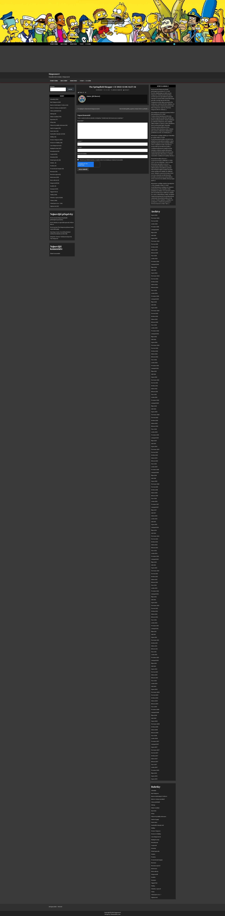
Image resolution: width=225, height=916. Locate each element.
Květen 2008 (154, 727)
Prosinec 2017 (155, 504)
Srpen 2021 (154, 377)
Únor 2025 (154, 255)
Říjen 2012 (154, 597)
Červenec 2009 (155, 692)
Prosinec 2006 (155, 770)
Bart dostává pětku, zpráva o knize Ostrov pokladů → (134, 109)
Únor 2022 (154, 360)
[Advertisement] (112, 59)
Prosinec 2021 (155, 365)
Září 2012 (153, 599)
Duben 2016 (154, 516)
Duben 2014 (154, 545)
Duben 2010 (154, 675)
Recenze (52, 171)
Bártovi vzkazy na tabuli (57, 108)
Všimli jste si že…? (55, 203)
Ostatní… (52, 163)
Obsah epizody (54, 160)
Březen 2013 (154, 582)
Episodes (52, 119)
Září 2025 (153, 235)
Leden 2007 (154, 767)
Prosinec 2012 (155, 591)
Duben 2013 (154, 579)
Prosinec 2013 (155, 556)
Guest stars (53, 131)
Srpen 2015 (154, 524)
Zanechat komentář (117, 90)
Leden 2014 (154, 553)
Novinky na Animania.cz (163, 86)
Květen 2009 (154, 698)
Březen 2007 (154, 761)
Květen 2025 (154, 247)
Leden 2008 (154, 738)
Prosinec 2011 (155, 625)
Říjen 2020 (154, 406)
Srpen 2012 (154, 602)
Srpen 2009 (154, 689)
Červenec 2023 (155, 310)
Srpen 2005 (154, 779)
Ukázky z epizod (55, 197)
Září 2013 (153, 565)
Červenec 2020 (155, 414)
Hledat (52, 86)
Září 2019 (153, 443)
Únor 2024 (154, 290)
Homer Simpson (54, 140)
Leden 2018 (154, 501)
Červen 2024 (154, 279)
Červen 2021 (154, 383)
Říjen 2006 (154, 773)
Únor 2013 (154, 585)
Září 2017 (153, 513)
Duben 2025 (154, 250)
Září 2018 (153, 478)
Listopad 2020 (155, 403)
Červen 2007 (154, 753)
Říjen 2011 (153, 631)
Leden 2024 (154, 293)
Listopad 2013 (155, 559)
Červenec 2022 (155, 345)
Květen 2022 (154, 351)
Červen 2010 (154, 672)
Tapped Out (53, 192)
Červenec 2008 (155, 724)
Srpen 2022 (154, 342)
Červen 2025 (154, 244)
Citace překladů (54, 111)
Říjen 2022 (154, 336)
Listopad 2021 (155, 368)
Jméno (79, 141)
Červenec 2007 (155, 750)
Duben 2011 (154, 646)
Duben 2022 (154, 354)
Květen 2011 (154, 643)
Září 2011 (153, 634)
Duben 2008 (154, 730)
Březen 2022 (154, 357)
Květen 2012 (154, 611)
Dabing (52, 113)
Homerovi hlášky (55, 142)
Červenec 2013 (155, 571)
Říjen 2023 (154, 302)
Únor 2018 (154, 498)
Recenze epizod (54, 174)
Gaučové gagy (54, 128)
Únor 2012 (154, 620)
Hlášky (52, 137)
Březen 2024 (154, 287)
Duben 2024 (154, 284)
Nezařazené (53, 151)
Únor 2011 (153, 652)
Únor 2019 (154, 464)
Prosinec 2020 (155, 400)
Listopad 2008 (155, 712)
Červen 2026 (154, 221)
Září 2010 (153, 666)
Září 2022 (153, 339)
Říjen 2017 (154, 510)
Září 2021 (153, 374)
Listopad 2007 (155, 744)
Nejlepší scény (54, 148)
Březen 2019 (154, 461)
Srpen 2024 (154, 273)
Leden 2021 (154, 397)
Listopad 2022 (155, 334)
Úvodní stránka (54, 44)
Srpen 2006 (154, 776)
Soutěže (52, 186)
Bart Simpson (54, 102)
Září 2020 (153, 409)
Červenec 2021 (155, 380)
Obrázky (52, 157)
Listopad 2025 (155, 229)
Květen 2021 (154, 386)
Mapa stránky (64, 44)
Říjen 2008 (154, 715)
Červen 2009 (154, 695)
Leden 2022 (154, 362)
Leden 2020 (154, 432)
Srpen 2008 (154, 721)
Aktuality (52, 99)
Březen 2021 (154, 391)
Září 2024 (153, 270)
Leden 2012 (154, 623)
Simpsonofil (53, 183)
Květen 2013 (154, 576)
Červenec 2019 (155, 449)
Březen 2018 (154, 495)
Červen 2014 (154, 539)
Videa (51, 200)
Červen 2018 (154, 487)
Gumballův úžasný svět (56, 134)
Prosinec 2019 (155, 435)
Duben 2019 (154, 458)
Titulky (52, 194)
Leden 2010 (154, 683)
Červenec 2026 (155, 218)
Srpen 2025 (154, 238)
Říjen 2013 (154, 562)
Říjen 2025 (154, 232)
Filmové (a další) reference (57, 125)
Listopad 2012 (155, 594)
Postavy (52, 166)
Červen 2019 (154, 452)
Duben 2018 (154, 493)
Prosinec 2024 (155, 261)
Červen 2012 (154, 608)
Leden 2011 (154, 654)
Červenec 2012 (155, 605)
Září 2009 (153, 686)
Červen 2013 (154, 573)
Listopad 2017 (155, 507)
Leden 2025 (154, 258)
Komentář (80, 121)
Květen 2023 (154, 316)
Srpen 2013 (154, 568)
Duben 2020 (154, 423)
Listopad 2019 (155, 438)
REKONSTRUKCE (73, 44)
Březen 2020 (154, 426)
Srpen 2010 (154, 669)
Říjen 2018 (154, 475)
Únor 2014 (154, 550)
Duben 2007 (154, 758)
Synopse (52, 189)
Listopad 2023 (155, 299)
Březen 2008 (154, 732)
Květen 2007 (154, 756)
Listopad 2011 (154, 628)
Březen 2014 (154, 547)
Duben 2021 (154, 388)
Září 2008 (153, 718)
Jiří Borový (99, 90)
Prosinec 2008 (155, 709)
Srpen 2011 (154, 637)
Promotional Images (56, 168)
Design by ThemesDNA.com (112, 914)
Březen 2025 (154, 253)
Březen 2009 (154, 704)
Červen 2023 (154, 313)
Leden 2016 (154, 519)
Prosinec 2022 (155, 331)
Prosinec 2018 (155, 469)
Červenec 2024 (155, 276)
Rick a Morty (53, 180)
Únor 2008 (154, 735)
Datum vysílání (54, 116)
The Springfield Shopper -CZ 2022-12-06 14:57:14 (112, 87)
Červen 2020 (154, 417)
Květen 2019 (154, 455)
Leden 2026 (154, 224)
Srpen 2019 (154, 446)
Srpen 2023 (154, 308)
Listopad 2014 (155, 527)
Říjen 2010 (154, 663)
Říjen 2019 (154, 440)
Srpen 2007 (154, 747)
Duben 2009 (154, 701)
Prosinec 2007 (155, 741)
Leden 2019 (154, 467)
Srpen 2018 (154, 481)
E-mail (79, 147)
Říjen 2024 (154, 267)
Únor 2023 (154, 325)
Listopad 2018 (155, 472)
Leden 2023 (154, 328)
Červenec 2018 (155, 484)
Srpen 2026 (154, 215)
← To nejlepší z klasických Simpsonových (88, 109)
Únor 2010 (154, 680)
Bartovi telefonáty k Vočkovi (58, 105)
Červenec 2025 (155, 241)
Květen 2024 (154, 282)
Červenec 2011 (155, 640)
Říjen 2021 (154, 371)
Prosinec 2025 (155, 227)
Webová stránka (82, 153)
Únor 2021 (154, 394)
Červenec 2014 (155, 536)
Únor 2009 (154, 706)
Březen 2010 (154, 678)
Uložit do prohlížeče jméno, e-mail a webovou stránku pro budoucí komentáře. (101, 160)
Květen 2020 (154, 420)
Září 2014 (153, 533)
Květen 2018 (154, 490)
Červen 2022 (154, 348)
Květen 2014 (154, 542)
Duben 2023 (154, 319)
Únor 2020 (154, 429)
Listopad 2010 (155, 660)
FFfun (51, 122)
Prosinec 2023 (155, 296)
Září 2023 (153, 305)
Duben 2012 (154, 614)
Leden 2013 (154, 588)
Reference (53, 177)
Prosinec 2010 (155, 657)
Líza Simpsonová (55, 145)
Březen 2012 (154, 617)
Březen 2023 (154, 322)
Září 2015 (153, 521)
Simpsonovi (112, 20)
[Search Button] (174, 44)
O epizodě (53, 154)
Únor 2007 (154, 764)
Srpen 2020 (154, 412)
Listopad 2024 (155, 264)
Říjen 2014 (154, 530)
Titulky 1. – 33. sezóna (85, 44)
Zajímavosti (53, 206)
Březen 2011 (154, 649)
